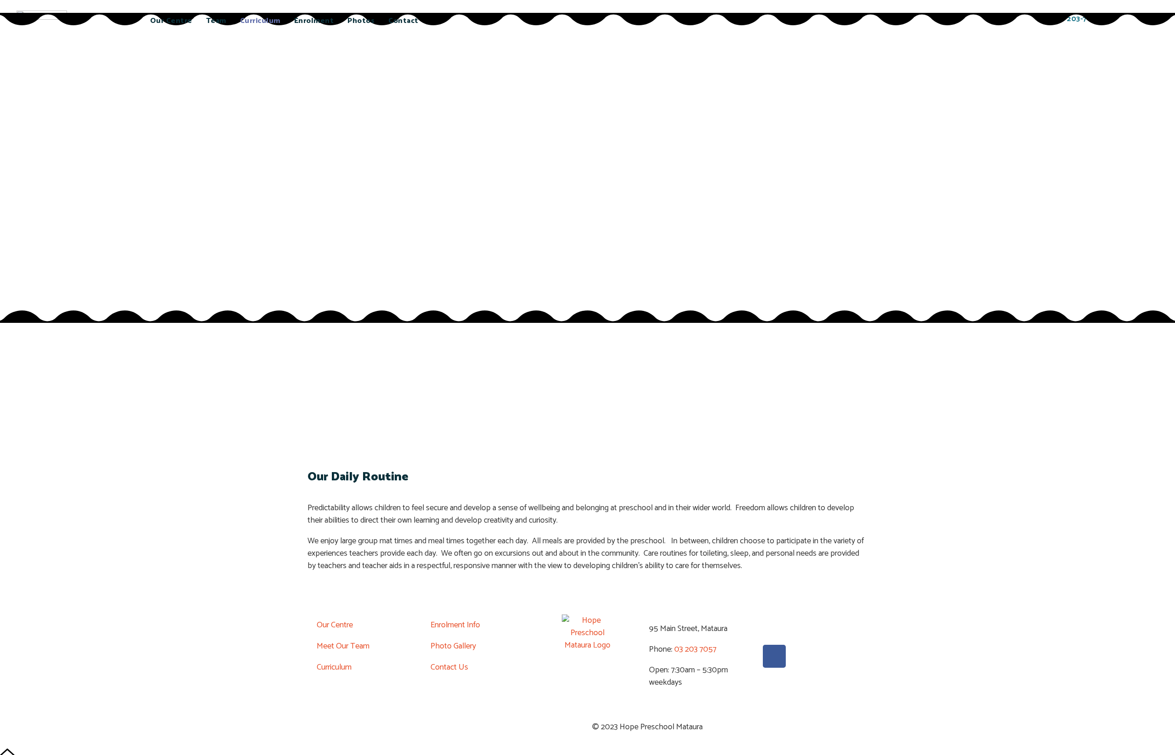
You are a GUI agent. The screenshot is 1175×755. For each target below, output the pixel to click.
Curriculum (260, 21)
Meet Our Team (343, 646)
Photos (361, 21)
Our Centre (171, 21)
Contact (403, 21)
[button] (311, 396)
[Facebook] (774, 656)
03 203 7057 (694, 649)
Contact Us (449, 667)
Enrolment (314, 21)
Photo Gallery (453, 646)
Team (216, 21)
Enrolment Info (455, 625)
